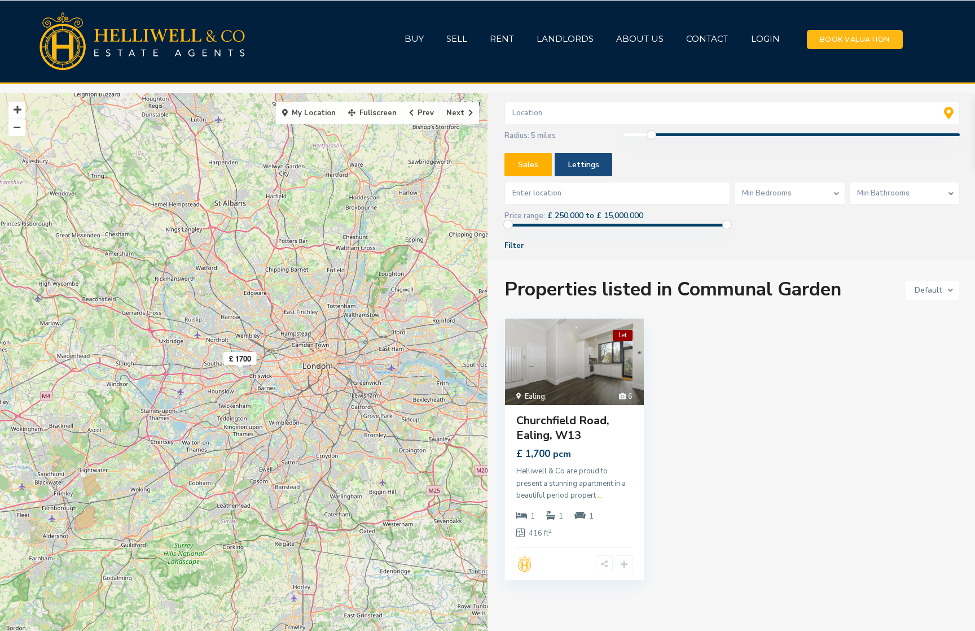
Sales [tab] (528, 164)
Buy (414, 38)
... (600, 495)
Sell (456, 38)
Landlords (565, 38)
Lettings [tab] (583, 164)
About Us (640, 38)
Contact (707, 38)
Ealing (535, 396)
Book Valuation (855, 39)
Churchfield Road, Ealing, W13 (562, 428)
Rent (502, 38)
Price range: (524, 216)
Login (765, 38)
